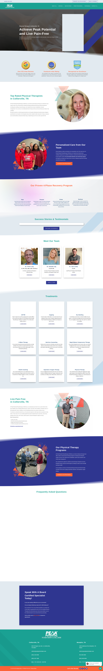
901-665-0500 (82, 654)
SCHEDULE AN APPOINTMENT (64, 163)
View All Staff (51, 282)
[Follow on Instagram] (80, 668)
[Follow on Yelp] (82, 668)
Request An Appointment (79, 1)
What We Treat (68, 6)
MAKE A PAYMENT (93, 1)
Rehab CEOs (19, 668)
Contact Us (94, 6)
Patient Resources (78, 6)
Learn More (23, 323)
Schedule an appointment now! (16, 426)
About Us (54, 6)
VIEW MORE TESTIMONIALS (51, 228)
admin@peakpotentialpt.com (39, 651)
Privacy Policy (33, 668)
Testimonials (87, 6)
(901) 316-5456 (8, 1)
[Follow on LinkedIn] (84, 668)
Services (60, 6)
